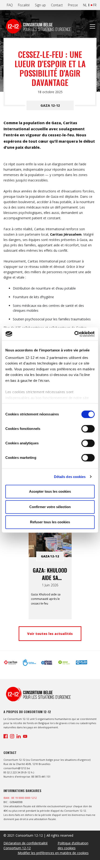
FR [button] (95, 5)
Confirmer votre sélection (50, 507)
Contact (57, 5)
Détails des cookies (70, 477)
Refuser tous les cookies (50, 522)
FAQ (10, 5)
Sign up (40, 5)
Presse (73, 5)
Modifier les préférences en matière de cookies (53, 853)
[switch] (88, 428)
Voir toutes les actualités (50, 633)
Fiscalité (24, 5)
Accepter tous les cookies (50, 491)
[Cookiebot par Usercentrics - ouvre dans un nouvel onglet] (74, 334)
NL (85, 5)
